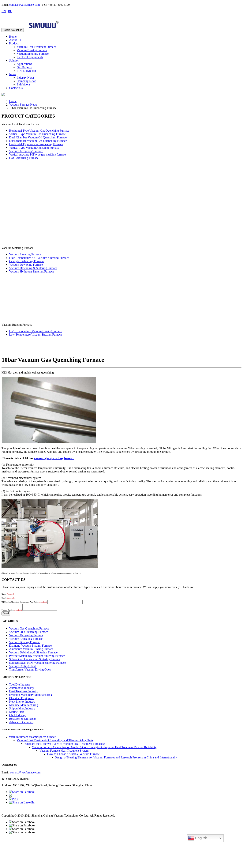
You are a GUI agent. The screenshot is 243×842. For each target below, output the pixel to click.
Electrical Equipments (30, 57)
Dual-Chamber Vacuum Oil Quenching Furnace (38, 137)
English (200, 838)
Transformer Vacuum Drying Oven (30, 669)
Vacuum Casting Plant (22, 666)
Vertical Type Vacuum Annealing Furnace (34, 147)
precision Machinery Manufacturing (30, 694)
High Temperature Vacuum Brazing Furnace (35, 331)
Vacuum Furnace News (23, 104)
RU (10, 11)
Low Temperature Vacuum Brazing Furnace (35, 334)
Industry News (25, 77)
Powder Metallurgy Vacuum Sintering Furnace (37, 655)
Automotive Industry (21, 688)
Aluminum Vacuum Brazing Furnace (31, 649)
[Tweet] (10, 795)
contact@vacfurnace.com (24, 4)
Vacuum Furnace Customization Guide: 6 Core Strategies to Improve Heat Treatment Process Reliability (94, 747)
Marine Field (16, 711)
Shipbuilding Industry (22, 708)
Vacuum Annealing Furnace (26, 638)
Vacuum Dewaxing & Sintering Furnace (33, 268)
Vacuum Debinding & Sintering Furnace (33, 652)
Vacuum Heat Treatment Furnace (36, 46)
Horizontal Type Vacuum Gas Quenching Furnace (39, 130)
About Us (15, 40)
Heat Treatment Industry (23, 691)
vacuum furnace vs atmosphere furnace (32, 737)
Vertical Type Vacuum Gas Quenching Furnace (37, 134)
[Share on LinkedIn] (22, 802)
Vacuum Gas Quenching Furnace (29, 628)
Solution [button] (14, 60)
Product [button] (13, 43)
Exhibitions (23, 84)
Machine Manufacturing (23, 705)
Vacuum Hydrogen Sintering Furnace (31, 271)
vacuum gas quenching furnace (54, 458)
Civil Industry (17, 715)
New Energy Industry (22, 701)
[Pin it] (13, 799)
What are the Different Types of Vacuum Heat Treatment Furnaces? (64, 743)
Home (13, 36)
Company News (26, 81)
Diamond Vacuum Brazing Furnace (30, 645)
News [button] (12, 74)
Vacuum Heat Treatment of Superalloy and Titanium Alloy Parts (55, 740)
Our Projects (24, 67)
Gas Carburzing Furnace (24, 158)
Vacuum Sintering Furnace (33, 53)
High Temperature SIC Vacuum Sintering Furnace (39, 257)
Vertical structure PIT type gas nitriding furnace (37, 154)
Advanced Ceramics (21, 722)
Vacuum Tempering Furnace (26, 151)
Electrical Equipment (21, 698)
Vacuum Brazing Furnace (32, 50)
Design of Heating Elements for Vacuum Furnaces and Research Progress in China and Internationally (116, 757)
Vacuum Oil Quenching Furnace (28, 631)
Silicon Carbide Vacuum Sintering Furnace (34, 659)
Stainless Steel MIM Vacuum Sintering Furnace (37, 662)
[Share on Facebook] (22, 791)
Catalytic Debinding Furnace (26, 261)
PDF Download (26, 70)
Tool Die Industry (19, 684)
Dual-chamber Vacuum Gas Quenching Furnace (38, 140)
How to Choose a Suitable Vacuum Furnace (73, 754)
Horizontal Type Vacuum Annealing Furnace (36, 144)
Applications (24, 64)
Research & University (22, 718)
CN (4, 11)
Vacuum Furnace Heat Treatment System (63, 750)
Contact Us (16, 87)
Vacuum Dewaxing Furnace (26, 264)
